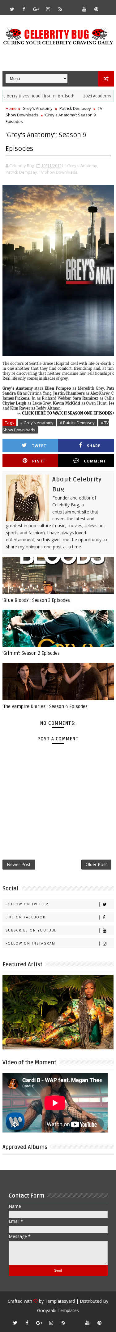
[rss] (60, 9)
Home (11, 108)
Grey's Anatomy (38, 108)
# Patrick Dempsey (77, 422)
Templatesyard (60, 1301)
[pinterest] (96, 9)
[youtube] (84, 9)
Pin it (38, 461)
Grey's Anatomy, (82, 165)
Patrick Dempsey (75, 108)
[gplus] (36, 9)
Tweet (39, 445)
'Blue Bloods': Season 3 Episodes (36, 600)
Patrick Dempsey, (22, 172)
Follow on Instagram (30, 943)
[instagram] (48, 9)
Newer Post (19, 864)
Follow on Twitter (27, 904)
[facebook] (24, 9)
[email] (72, 6)
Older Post (96, 864)
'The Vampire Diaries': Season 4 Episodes (45, 706)
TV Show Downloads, (58, 172)
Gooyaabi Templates (58, 1310)
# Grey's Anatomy (37, 422)
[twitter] (12, 9)
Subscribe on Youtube (31, 930)
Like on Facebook (25, 917)
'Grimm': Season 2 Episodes (31, 653)
